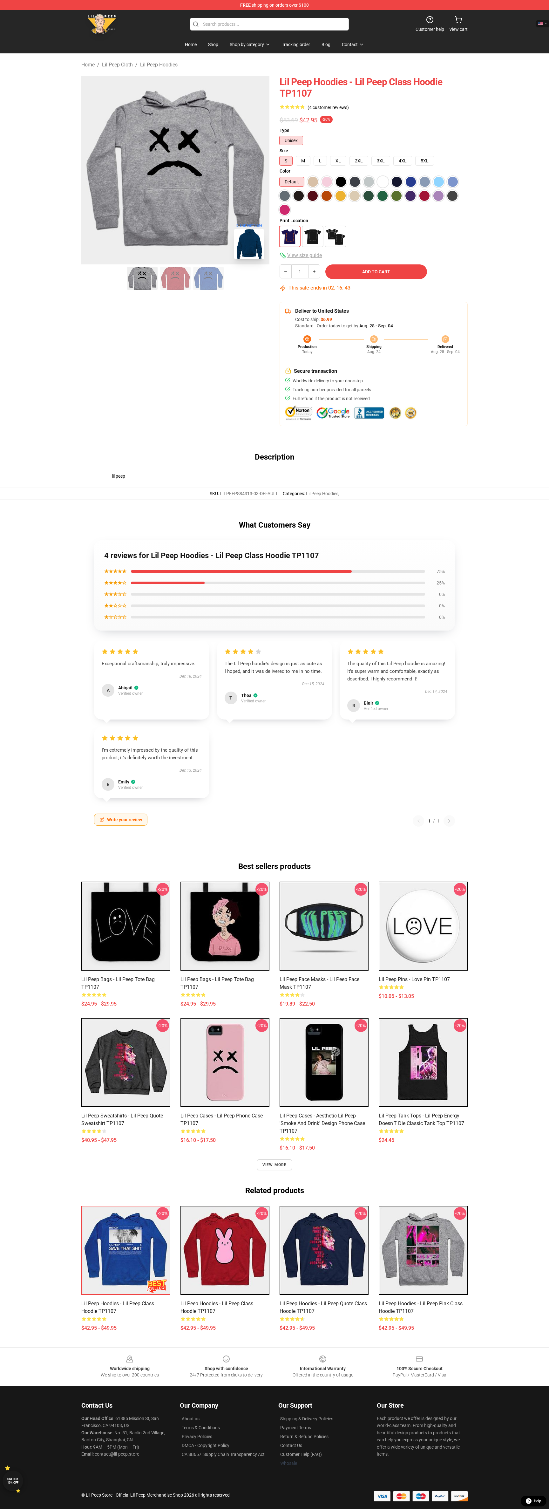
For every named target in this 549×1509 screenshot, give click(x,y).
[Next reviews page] (449, 821)
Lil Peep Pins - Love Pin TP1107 (414, 979)
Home (88, 65)
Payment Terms (295, 1427)
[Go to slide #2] (175, 278)
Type (284, 130)
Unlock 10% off (12, 1481)
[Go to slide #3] (208, 278)
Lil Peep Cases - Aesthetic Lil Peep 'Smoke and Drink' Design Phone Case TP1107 (322, 1123)
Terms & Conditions (201, 1427)
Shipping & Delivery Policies (306, 1418)
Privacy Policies (197, 1436)
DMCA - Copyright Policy (205, 1445)
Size (284, 150)
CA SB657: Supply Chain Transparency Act (223, 1454)
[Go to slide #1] (142, 278)
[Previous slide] (91, 170)
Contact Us (291, 1445)
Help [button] (537, 1501)
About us (191, 1418)
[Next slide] (259, 170)
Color (285, 171)
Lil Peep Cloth (117, 65)
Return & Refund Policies (304, 1436)
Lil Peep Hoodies (159, 65)
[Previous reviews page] (418, 821)
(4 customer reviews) (328, 107)
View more (274, 1165)
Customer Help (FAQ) (301, 1454)
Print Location (294, 220)
